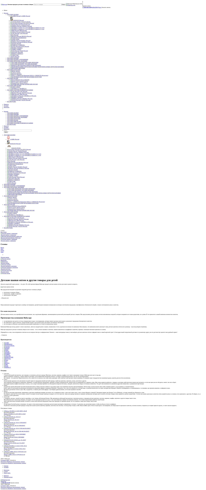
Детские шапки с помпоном (8, 235)
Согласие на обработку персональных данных (13, 463)
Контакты (6, 107)
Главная (6, 466)
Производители (8, 477)
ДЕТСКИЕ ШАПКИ (13, 14)
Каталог (6, 13)
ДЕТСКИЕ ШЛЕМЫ (13, 58)
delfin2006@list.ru (96, 7)
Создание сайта (5, 460)
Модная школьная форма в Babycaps (11, 238)
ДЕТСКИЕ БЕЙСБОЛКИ (14, 85)
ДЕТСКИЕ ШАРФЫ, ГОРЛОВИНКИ (17, 59)
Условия (6, 105)
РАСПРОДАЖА (11, 101)
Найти (6, 132)
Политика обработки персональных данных (13, 461)
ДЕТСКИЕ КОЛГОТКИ (13, 69)
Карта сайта (7, 473)
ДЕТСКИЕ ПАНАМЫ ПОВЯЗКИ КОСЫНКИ (20, 90)
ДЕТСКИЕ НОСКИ (12, 78)
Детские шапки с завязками (8, 240)
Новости (6, 104)
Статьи (6, 471)
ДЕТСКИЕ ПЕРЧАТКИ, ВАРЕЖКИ (17, 61)
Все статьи (4, 232)
